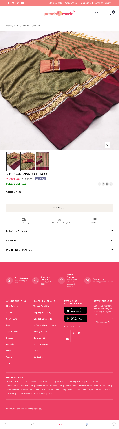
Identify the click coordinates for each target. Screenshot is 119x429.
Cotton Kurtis (27, 389)
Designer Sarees (58, 381)
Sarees (9, 312)
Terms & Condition (41, 306)
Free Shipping (24, 223)
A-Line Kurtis (80, 389)
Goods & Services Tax (43, 319)
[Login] (104, 13)
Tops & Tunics (12, 331)
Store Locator (56, 3)
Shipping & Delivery (42, 312)
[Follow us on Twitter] (13, 3)
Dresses (9, 338)
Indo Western (13, 389)
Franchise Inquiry (102, 3)
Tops (90, 389)
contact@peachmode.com (103, 282)
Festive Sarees (92, 381)
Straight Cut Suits (102, 385)
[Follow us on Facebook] (8, 3)
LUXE (8, 350)
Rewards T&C (39, 338)
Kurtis (8, 325)
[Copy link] (111, 184)
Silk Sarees (44, 381)
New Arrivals (12, 306)
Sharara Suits (42, 385)
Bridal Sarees (12, 385)
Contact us (38, 357)
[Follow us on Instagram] (17, 3)
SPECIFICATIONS (16, 231)
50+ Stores (95, 223)
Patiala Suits (70, 385)
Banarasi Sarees (14, 381)
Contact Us (71, 3)
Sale (8, 363)
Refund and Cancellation (44, 325)
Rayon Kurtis (53, 389)
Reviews (12, 240)
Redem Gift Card (41, 344)
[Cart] (111, 13)
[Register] (108, 322)
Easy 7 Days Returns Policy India (59, 223)
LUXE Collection (24, 393)
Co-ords (10, 344)
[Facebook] (103, 184)
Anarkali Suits (27, 385)
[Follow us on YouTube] (22, 3)
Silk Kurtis (40, 389)
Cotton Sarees (30, 381)
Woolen (9, 357)
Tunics (98, 389)
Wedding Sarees (75, 381)
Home (9, 26)
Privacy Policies (40, 331)
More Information (19, 250)
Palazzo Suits (56, 385)
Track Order (85, 3)
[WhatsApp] (99, 184)
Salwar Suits (11, 319)
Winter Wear (39, 393)
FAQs (35, 350)
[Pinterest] (107, 184)
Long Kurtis (66, 389)
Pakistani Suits (85, 385)
